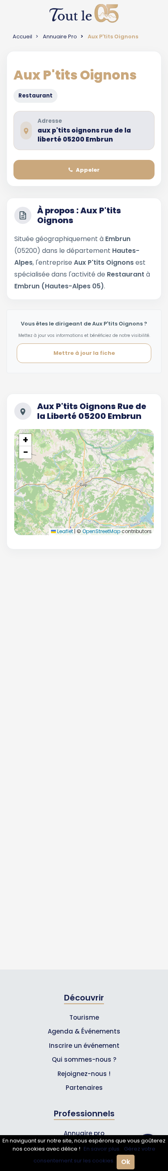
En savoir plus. (102, 1149)
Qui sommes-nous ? (84, 1059)
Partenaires (84, 1087)
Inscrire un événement (84, 1045)
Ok (125, 1162)
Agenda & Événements (84, 1031)
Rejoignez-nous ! (84, 1073)
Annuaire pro (84, 1133)
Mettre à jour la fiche (84, 353)
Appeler (87, 170)
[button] (25, 440)
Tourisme (84, 1017)
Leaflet (64, 531)
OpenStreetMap (101, 531)
